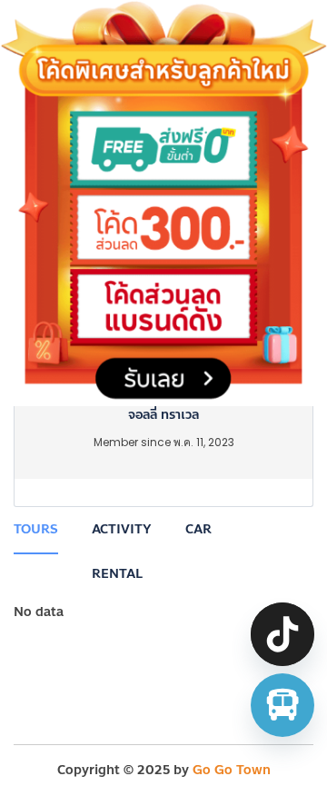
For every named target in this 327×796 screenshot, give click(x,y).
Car (198, 529)
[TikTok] (282, 634)
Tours (36, 529)
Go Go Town (232, 770)
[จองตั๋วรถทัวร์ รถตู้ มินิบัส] (282, 705)
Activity (122, 529)
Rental (117, 573)
